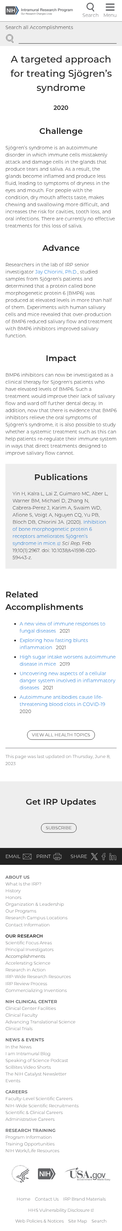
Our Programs (20, 911)
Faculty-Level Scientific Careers (39, 1098)
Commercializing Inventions (36, 990)
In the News (18, 1046)
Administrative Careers (30, 1119)
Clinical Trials (19, 1028)
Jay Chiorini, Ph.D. (56, 272)
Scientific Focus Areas (28, 942)
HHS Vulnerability (61, 1210)
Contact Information (27, 924)
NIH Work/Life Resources (32, 1150)
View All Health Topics (61, 734)
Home (23, 1199)
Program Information (28, 1137)
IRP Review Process (26, 983)
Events (12, 1080)
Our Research (24, 936)
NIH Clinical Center (31, 1001)
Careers (16, 1091)
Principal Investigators (29, 949)
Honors (13, 897)
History (13, 890)
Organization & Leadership (34, 904)
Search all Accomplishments (39, 27)
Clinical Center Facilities (30, 1008)
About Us (17, 877)
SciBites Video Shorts (28, 1067)
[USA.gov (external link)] (87, 1173)
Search (99, 1221)
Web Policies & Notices (39, 1221)
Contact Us (47, 1199)
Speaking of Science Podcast (36, 1060)
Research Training (30, 1130)
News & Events (24, 1039)
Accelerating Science (27, 963)
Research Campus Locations (36, 917)
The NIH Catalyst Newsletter (35, 1073)
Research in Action (25, 969)
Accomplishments (25, 956)
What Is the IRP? (23, 883)
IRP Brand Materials (84, 1199)
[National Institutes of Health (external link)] (47, 1173)
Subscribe (59, 827)
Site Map (77, 1221)
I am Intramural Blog (27, 1053)
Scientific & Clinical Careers (34, 1112)
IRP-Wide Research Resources (38, 976)
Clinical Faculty (21, 1015)
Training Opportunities (30, 1143)
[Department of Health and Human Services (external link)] (20, 1173)
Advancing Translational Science (40, 1021)
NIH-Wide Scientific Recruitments (42, 1105)
